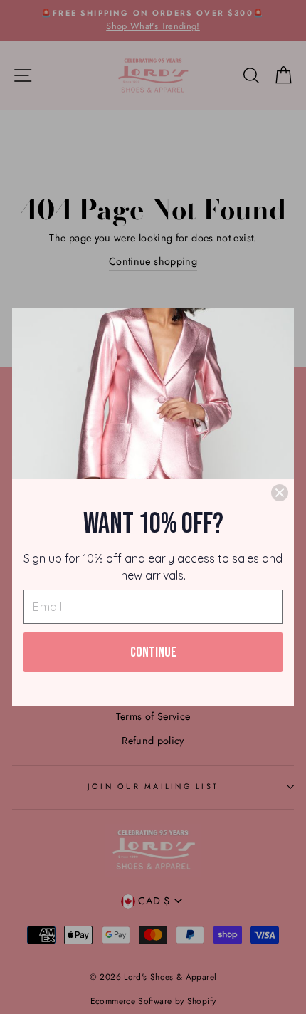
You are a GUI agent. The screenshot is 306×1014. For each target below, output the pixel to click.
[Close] (279, 492)
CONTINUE (153, 652)
